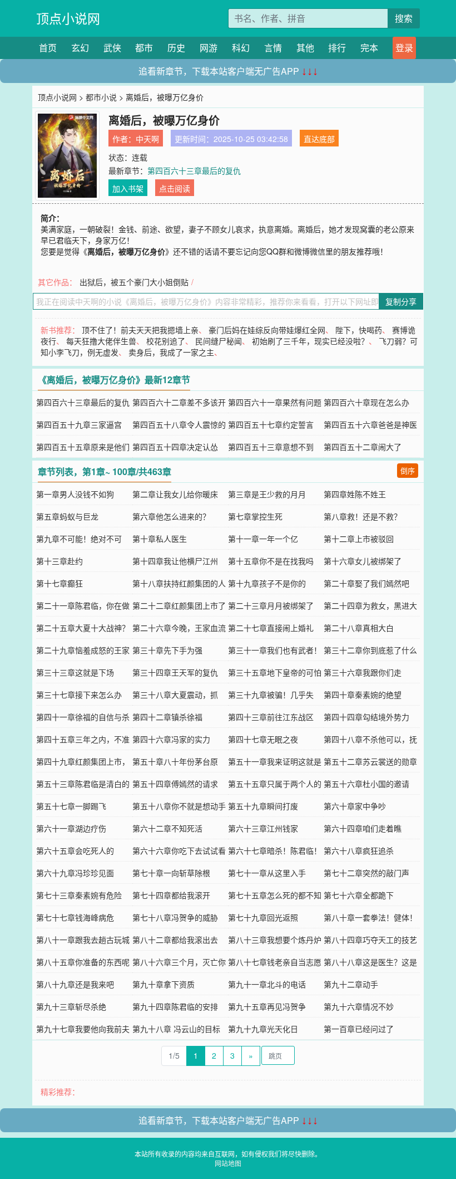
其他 (305, 47)
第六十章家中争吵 (355, 805)
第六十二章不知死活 (167, 828)
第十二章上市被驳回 (359, 538)
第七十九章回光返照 (263, 917)
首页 (48, 47)
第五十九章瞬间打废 (263, 805)
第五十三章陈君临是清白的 (83, 783)
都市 (144, 47)
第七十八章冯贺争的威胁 (175, 917)
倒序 (407, 470)
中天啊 (147, 138)
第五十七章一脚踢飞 (71, 805)
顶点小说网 (68, 18)
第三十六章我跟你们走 (363, 672)
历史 (176, 47)
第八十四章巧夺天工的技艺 (370, 939)
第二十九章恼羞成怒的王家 (83, 649)
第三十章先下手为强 (167, 649)
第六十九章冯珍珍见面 (75, 872)
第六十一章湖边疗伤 (71, 828)
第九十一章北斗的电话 (267, 984)
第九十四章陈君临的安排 (175, 1006)
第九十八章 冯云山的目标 (176, 1028)
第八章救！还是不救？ (363, 516)
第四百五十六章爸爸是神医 (370, 424)
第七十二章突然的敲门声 (366, 872)
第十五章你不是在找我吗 (271, 560)
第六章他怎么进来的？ (171, 516)
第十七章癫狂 (59, 583)
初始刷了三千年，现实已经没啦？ (310, 340)
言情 (273, 47)
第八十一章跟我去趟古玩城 (83, 939)
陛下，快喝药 (358, 329)
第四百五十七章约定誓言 (271, 424)
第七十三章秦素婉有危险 (79, 895)
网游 (208, 47)
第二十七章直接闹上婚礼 (271, 627)
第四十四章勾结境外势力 (366, 716)
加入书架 (127, 188)
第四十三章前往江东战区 (271, 716)
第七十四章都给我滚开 (171, 895)
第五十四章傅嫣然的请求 (175, 783)
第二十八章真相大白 (359, 627)
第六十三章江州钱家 (263, 828)
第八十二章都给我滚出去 (175, 939)
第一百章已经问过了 (359, 1028)
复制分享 (401, 301)
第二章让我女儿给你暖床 (175, 494)
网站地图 (228, 1163)
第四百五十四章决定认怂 (175, 446)
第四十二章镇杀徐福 (167, 716)
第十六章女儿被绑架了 (363, 560)
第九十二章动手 (351, 984)
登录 (404, 47)
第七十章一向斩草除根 (171, 872)
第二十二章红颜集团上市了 (179, 605)
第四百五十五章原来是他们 (83, 446)
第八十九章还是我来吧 (75, 984)
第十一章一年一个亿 (263, 538)
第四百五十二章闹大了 (363, 446)
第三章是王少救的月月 (267, 494)
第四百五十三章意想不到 (271, 446)
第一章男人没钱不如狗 (75, 494)
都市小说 (101, 96)
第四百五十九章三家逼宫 (79, 424)
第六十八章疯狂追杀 (359, 850)
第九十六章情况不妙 (359, 1006)
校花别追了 (165, 340)
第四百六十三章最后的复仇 (194, 170)
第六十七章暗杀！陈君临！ (274, 850)
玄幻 (80, 47)
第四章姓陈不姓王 (355, 494)
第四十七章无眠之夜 (263, 739)
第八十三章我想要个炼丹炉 (274, 939)
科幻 (241, 47)
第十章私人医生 (159, 538)
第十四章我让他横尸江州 (175, 560)
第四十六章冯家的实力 (171, 739)
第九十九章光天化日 (263, 1028)
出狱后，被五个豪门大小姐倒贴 (134, 281)
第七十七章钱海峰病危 (75, 917)
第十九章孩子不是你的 (267, 583)
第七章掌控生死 (255, 516)
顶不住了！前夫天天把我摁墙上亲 (140, 329)
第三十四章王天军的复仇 (175, 672)
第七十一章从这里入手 (267, 872)
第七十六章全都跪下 (359, 895)
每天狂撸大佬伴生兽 (101, 340)
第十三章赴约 (59, 560)
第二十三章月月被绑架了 (271, 605)
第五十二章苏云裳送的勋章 (370, 761)
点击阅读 (174, 188)
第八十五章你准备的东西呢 (83, 961)
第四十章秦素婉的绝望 (363, 694)
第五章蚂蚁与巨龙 (67, 516)
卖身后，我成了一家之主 (171, 352)
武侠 (112, 47)
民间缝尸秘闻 (218, 340)
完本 (369, 47)
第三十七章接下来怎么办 (79, 694)
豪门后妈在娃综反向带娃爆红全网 (267, 329)
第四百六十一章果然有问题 (274, 402)
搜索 (404, 18)
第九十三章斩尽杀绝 (71, 1006)
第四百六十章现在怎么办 (366, 402)
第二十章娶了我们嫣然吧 (366, 583)
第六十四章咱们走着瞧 (363, 828)
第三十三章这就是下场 (75, 672)
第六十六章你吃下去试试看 (179, 850)
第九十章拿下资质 (163, 984)
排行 (337, 47)
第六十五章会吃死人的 (75, 850)
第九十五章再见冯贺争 (267, 1006)
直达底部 (319, 138)
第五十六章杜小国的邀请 (366, 783)
